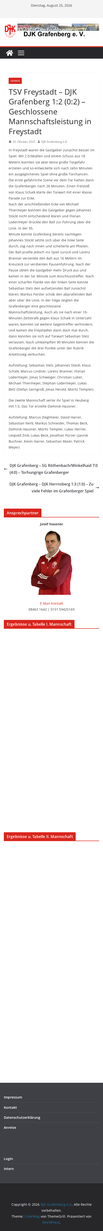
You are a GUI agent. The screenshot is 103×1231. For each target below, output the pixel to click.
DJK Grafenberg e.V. (54, 142)
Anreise (10, 1127)
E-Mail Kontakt (51, 603)
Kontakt (10, 1107)
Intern (9, 1168)
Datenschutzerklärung (22, 1117)
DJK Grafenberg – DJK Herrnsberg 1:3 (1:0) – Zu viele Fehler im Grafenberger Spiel (51, 487)
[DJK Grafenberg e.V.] (9, 53)
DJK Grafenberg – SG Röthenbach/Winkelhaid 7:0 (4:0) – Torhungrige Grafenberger (54, 469)
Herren (15, 80)
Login (8, 1158)
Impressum (13, 1097)
